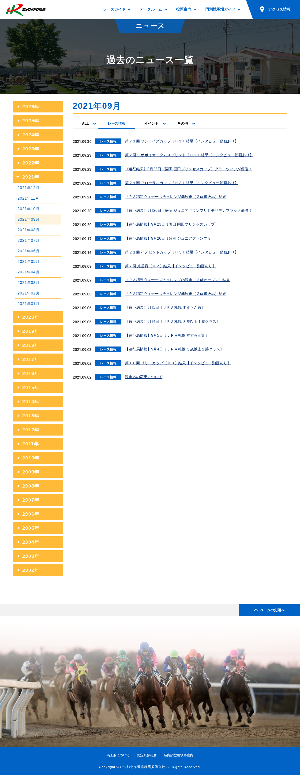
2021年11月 (28, 198)
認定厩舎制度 (147, 755)
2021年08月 (29, 230)
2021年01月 (29, 304)
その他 (182, 123)
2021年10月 (29, 209)
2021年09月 (29, 219)
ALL (85, 123)
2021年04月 (29, 272)
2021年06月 (29, 251)
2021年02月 (29, 293)
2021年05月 (29, 262)
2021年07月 (29, 240)
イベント (151, 123)
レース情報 (116, 123)
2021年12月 (29, 188)
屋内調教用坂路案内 (178, 755)
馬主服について (118, 755)
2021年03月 (29, 283)
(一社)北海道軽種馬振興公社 (142, 767)
